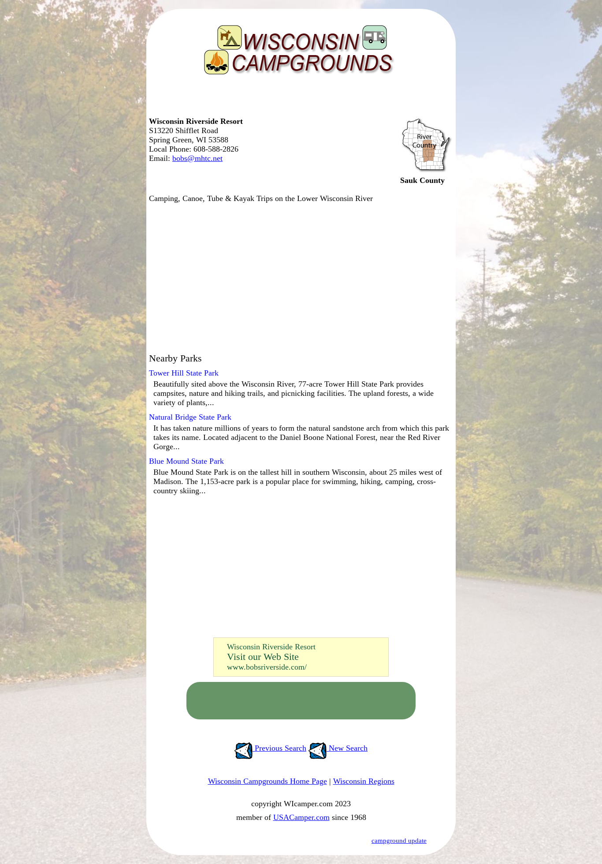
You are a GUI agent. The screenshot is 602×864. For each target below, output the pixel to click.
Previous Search (279, 748)
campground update (399, 840)
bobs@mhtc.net (197, 158)
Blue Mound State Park (186, 461)
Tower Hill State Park (184, 373)
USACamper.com (301, 817)
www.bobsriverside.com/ (267, 667)
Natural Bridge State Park (190, 417)
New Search (347, 748)
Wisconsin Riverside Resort (271, 646)
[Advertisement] (299, 99)
